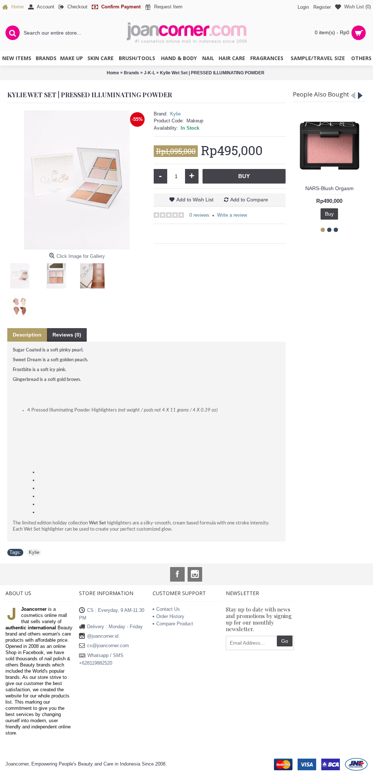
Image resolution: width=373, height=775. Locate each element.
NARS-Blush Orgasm (329, 188)
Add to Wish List (194, 199)
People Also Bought (321, 94)
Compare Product (174, 623)
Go (284, 641)
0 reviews (199, 215)
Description (27, 335)
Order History (170, 616)
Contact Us (168, 609)
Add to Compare (249, 199)
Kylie (175, 114)
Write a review (232, 215)
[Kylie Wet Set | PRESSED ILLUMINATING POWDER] (76, 179)
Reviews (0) (66, 335)
